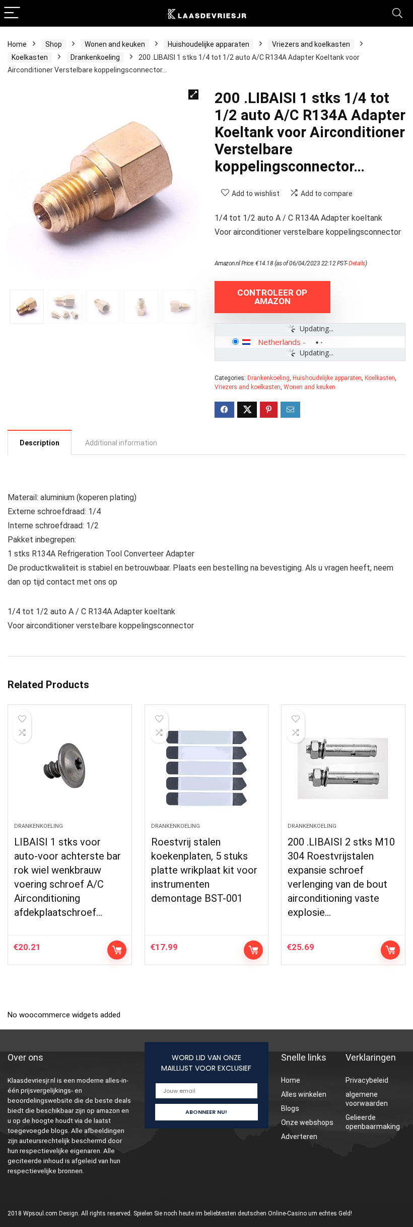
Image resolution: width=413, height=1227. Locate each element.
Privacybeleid (367, 1080)
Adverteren (299, 1136)
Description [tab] (39, 443)
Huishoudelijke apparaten (208, 44)
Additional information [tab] (121, 443)
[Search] (397, 13)
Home (17, 44)
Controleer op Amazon (272, 297)
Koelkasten (30, 57)
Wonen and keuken (115, 44)
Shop (53, 44)
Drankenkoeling (95, 57)
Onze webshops (307, 1122)
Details (357, 263)
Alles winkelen (303, 1094)
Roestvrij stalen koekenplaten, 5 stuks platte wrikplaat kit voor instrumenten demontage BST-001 (204, 870)
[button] (193, 94)
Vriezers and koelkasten (311, 44)
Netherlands (279, 342)
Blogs (290, 1108)
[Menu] (12, 13)
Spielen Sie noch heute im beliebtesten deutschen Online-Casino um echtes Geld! (242, 1213)
